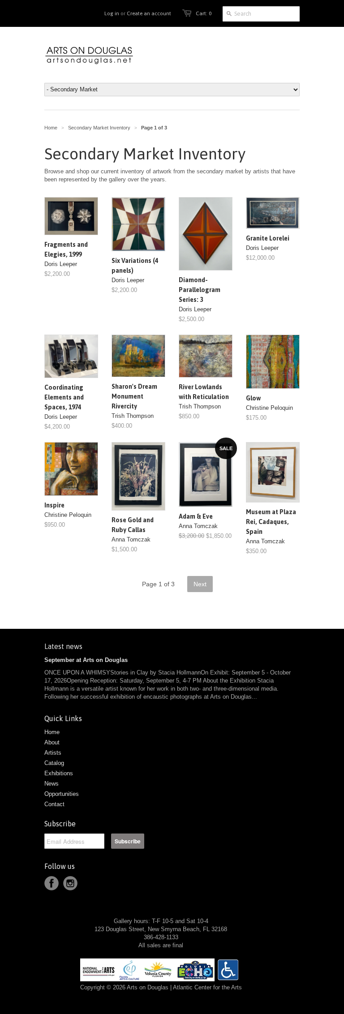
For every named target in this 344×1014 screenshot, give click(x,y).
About (52, 742)
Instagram (70, 883)
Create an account (149, 13)
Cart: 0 (203, 13)
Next (200, 584)
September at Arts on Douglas (86, 660)
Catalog (54, 763)
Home (52, 732)
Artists (52, 752)
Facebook (51, 883)
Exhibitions (58, 773)
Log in (111, 13)
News (51, 783)
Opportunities (61, 794)
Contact (54, 804)
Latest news (63, 646)
